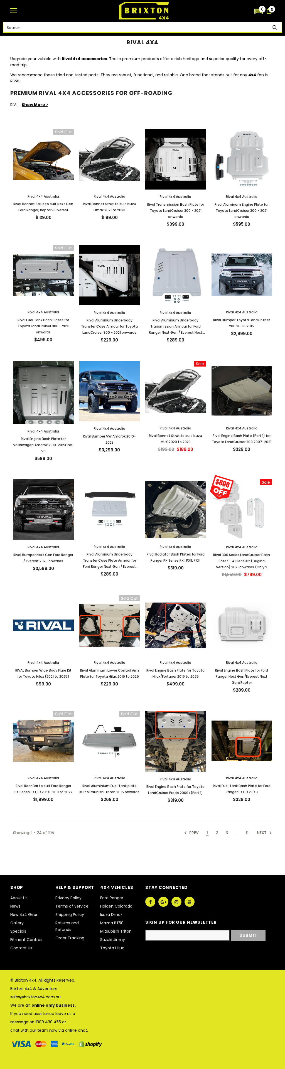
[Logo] (144, 10)
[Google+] (163, 902)
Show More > (35, 104)
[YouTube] (190, 902)
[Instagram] (176, 902)
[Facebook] (150, 902)
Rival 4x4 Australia (43, 196)
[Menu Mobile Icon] (13, 11)
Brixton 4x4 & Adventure (34, 988)
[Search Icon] (247, 11)
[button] (258, 10)
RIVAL (15, 81)
